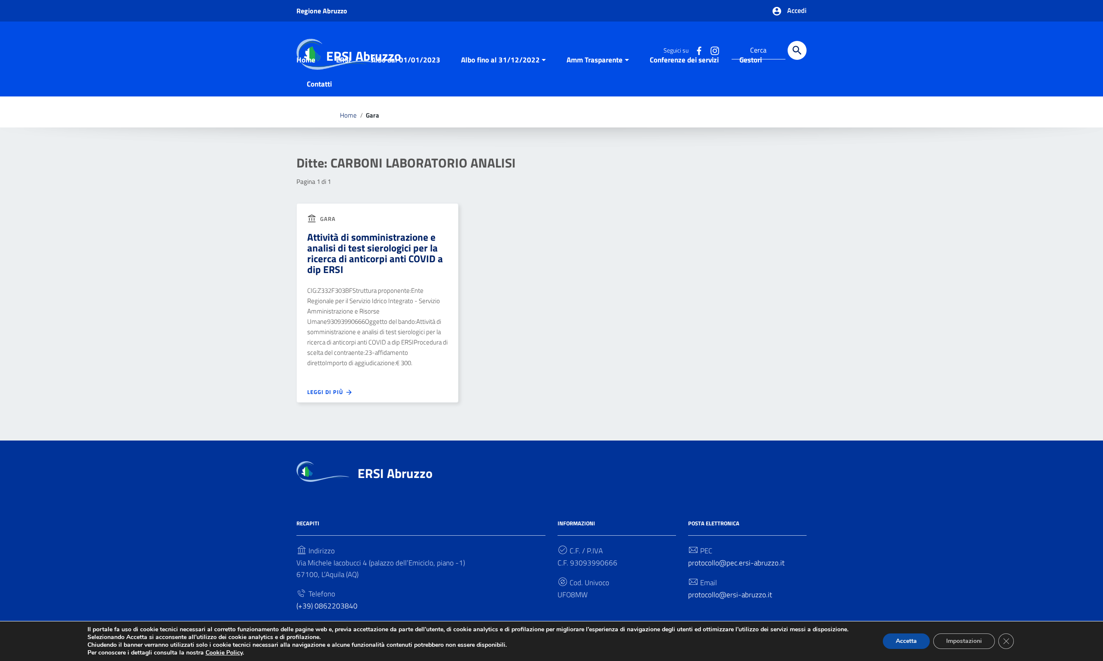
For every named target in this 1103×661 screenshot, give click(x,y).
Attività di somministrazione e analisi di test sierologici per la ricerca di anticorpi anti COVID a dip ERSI (375, 253)
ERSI (343, 59)
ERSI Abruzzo (395, 473)
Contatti (319, 84)
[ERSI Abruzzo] (322, 470)
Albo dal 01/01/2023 (405, 59)
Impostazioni (964, 641)
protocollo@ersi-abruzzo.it (730, 594)
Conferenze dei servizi (684, 59)
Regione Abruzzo (321, 11)
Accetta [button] (906, 641)
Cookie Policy (224, 653)
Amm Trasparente (595, 59)
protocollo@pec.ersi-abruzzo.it (736, 562)
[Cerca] (797, 50)
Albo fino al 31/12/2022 (500, 59)
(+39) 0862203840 (327, 605)
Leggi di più (326, 392)
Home (305, 59)
